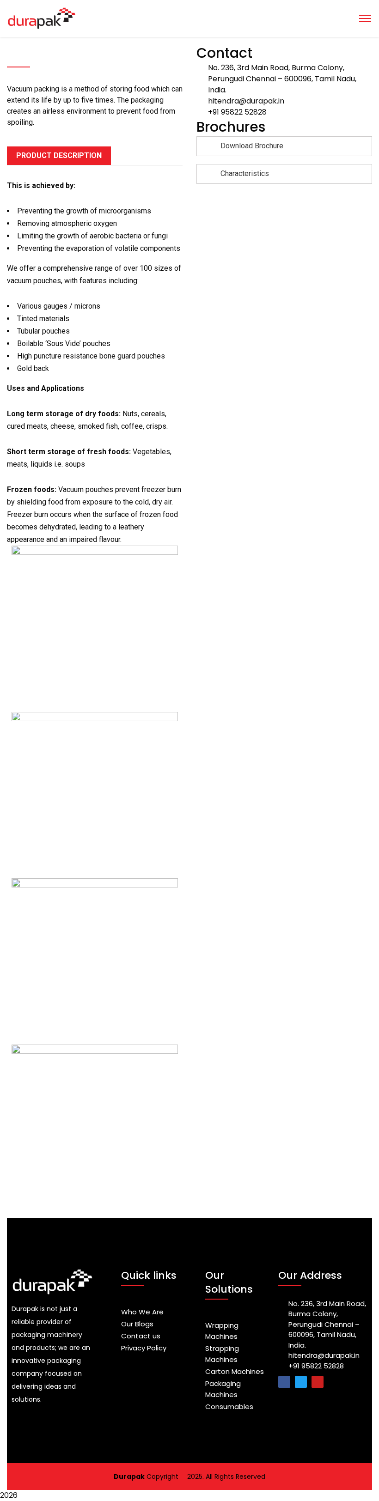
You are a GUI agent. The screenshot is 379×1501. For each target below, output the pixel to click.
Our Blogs (137, 1324)
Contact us (140, 1336)
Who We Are (142, 1312)
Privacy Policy (143, 1348)
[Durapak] (189, 18)
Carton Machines (234, 1371)
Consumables (229, 1406)
